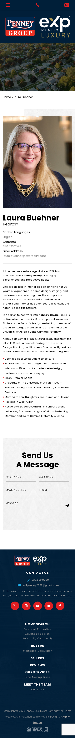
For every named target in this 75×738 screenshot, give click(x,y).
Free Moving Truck (37, 677)
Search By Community (37, 638)
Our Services (37, 672)
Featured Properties (37, 629)
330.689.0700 (40, 580)
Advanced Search (37, 634)
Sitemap (21, 716)
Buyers (37, 645)
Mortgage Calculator (37, 651)
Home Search (37, 624)
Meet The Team (37, 684)
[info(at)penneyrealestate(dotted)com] (66, 5)
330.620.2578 (12, 246)
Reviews (37, 665)
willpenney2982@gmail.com (40, 585)
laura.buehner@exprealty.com (24, 256)
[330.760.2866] (37, 5)
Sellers (37, 658)
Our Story (37, 689)
